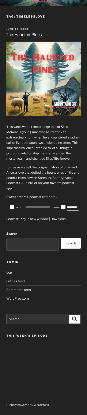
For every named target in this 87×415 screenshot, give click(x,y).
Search (11, 234)
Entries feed (15, 281)
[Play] (12, 207)
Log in (10, 272)
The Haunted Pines (24, 34)
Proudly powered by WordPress (27, 405)
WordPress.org (17, 298)
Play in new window (34, 219)
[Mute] (63, 207)
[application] (43, 207)
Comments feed (18, 290)
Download (58, 219)
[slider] (73, 207)
